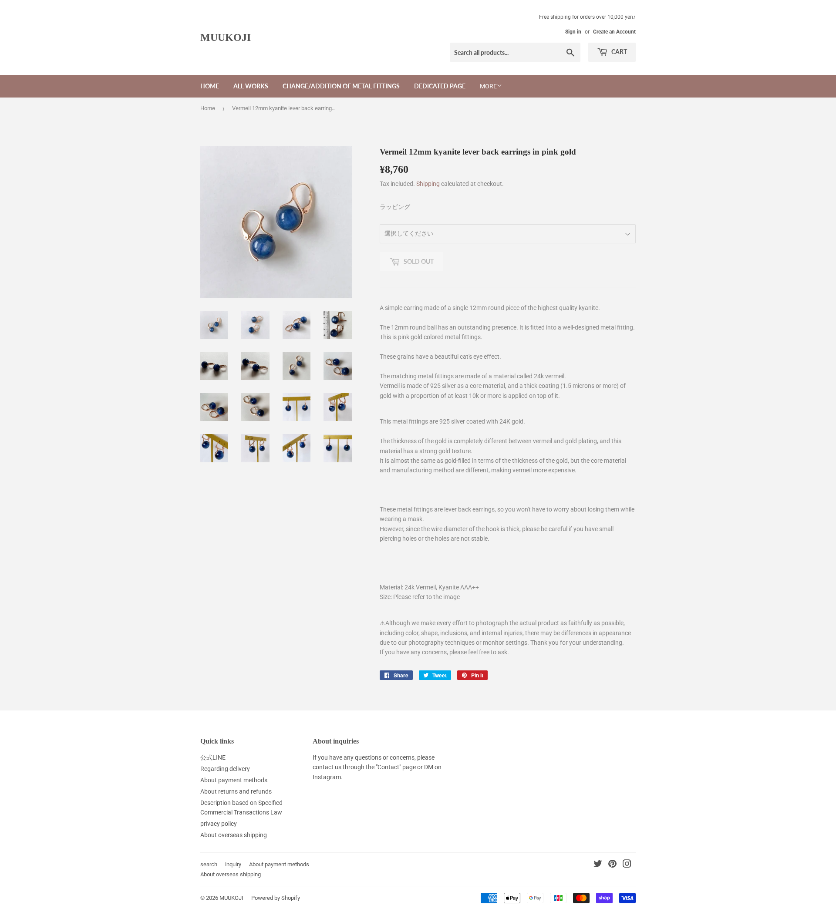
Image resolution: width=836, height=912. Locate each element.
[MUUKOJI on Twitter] (597, 865)
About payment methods (233, 780)
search (208, 864)
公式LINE (213, 757)
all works (250, 86)
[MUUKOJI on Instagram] (627, 865)
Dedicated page (439, 86)
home (209, 86)
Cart (618, 51)
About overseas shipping (233, 834)
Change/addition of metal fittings (341, 86)
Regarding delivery (225, 768)
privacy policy (218, 823)
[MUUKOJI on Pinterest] (612, 865)
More (488, 86)
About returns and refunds (236, 791)
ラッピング (395, 206)
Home (207, 108)
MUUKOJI (225, 37)
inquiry (233, 864)
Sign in (573, 32)
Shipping (428, 183)
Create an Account (614, 32)
